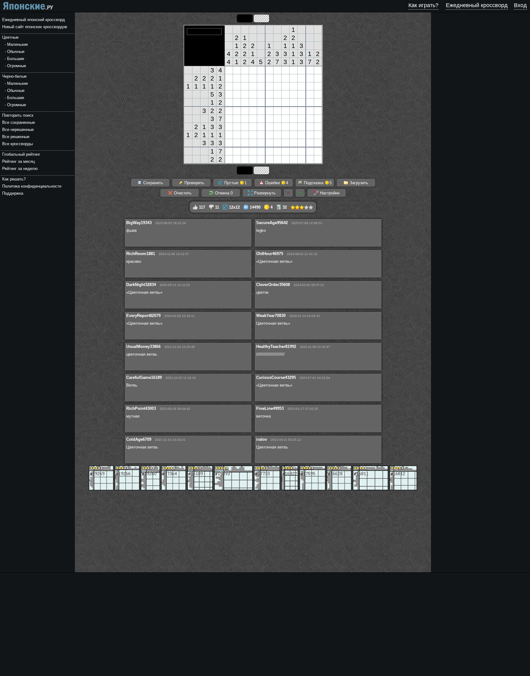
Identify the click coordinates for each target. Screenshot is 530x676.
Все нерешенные (18, 129)
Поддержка (12, 193)
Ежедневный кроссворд (477, 5)
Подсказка (317, 182)
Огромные (16, 65)
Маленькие (17, 44)
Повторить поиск (17, 115)
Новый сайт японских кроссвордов (34, 26)
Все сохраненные (18, 122)
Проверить (193, 182)
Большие (15, 58)
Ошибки (276, 182)
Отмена (223, 193)
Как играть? (423, 5)
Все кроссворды (17, 143)
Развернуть (264, 193)
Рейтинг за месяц (18, 161)
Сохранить (152, 182)
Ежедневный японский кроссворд (33, 19)
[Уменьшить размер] (288, 193)
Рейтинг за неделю (20, 168)
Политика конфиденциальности (31, 186)
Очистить (182, 193)
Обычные (15, 51)
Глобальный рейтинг (21, 154)
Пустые (235, 182)
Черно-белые (14, 76)
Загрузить (358, 182)
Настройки (329, 193)
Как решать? (14, 179)
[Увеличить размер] (300, 193)
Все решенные (15, 136)
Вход (520, 5)
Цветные (10, 37)
